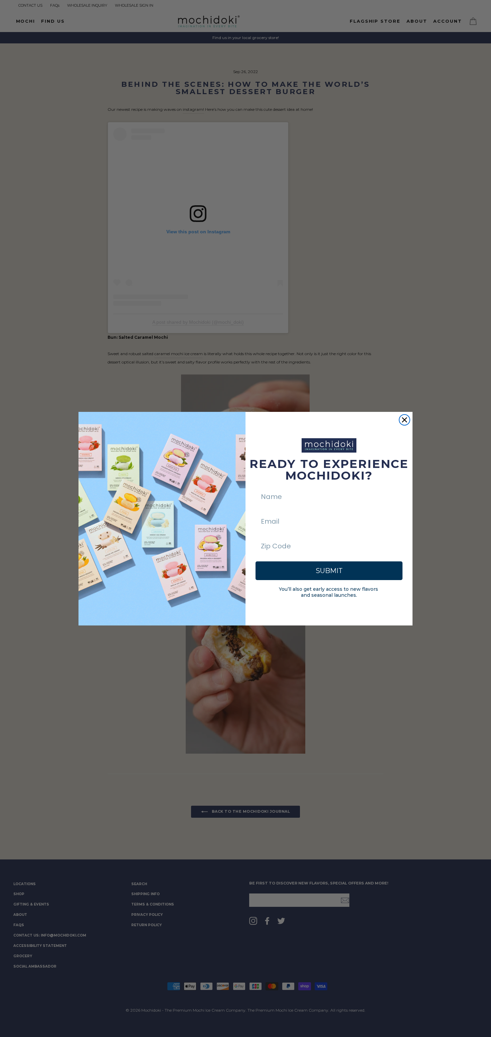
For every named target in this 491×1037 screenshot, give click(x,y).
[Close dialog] (404, 420)
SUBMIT (329, 571)
